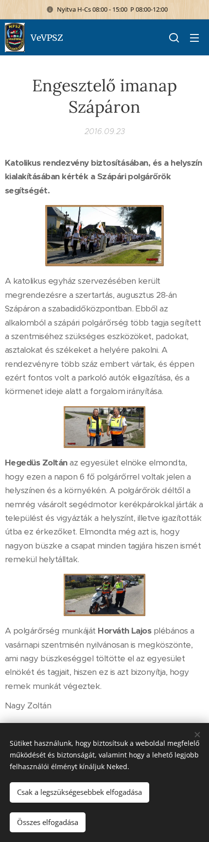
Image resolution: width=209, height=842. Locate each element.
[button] (174, 37)
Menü (194, 37)
